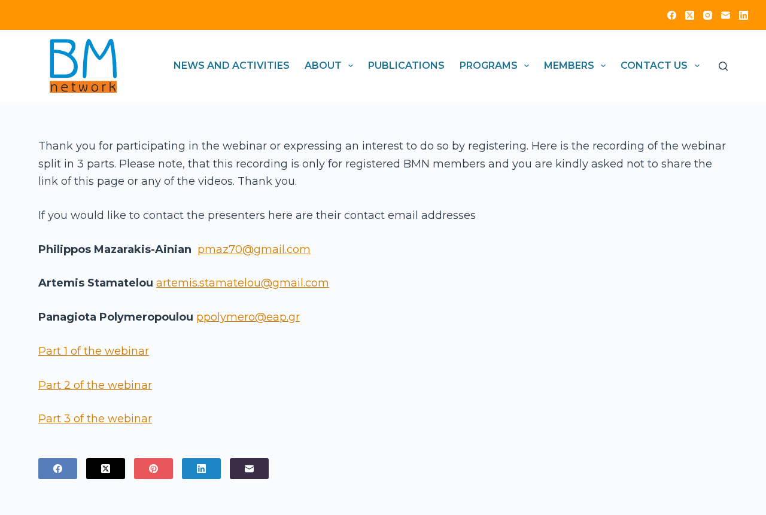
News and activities (232, 65)
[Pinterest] (153, 468)
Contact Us (654, 65)
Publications (406, 65)
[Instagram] (707, 15)
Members (569, 65)
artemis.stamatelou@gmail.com (242, 283)
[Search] (723, 66)
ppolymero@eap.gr (248, 317)
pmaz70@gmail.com (254, 249)
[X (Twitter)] (689, 15)
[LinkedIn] (743, 15)
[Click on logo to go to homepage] (83, 66)
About (323, 65)
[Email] (725, 15)
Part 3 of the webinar (95, 418)
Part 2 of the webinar (95, 385)
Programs (489, 65)
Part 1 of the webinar (93, 351)
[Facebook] (671, 15)
